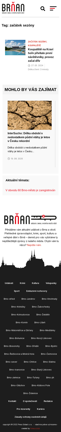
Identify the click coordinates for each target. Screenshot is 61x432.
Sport (16, 291)
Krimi (22, 283)
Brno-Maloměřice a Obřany (19, 330)
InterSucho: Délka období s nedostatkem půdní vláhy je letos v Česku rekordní (29, 137)
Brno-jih (50, 377)
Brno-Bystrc (51, 346)
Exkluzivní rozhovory (36, 291)
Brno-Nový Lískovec (41, 338)
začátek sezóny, (37, 42)
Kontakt (12, 401)
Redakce (48, 401)
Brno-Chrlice (30, 362)
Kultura (35, 283)
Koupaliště (34, 45)
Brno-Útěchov (18, 385)
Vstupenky (51, 283)
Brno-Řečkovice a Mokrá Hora (19, 354)
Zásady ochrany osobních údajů (30, 417)
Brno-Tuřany (33, 377)
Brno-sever (11, 362)
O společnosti (30, 401)
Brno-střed (9, 299)
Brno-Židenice (30, 393)
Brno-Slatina (49, 362)
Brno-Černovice (49, 354)
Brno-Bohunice (16, 338)
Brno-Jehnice (13, 377)
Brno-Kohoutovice (20, 314)
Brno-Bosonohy (12, 346)
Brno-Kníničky (18, 306)
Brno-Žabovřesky (41, 306)
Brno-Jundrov (28, 299)
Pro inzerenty (23, 409)
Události (9, 283)
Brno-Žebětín (43, 314)
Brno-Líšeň (39, 322)
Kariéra (40, 409)
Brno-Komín (22, 322)
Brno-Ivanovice (17, 369)
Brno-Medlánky (47, 330)
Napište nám (34, 245)
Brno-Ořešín (32, 346)
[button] (43, 8)
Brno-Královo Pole (41, 385)
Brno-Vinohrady (49, 299)
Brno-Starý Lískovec (41, 369)
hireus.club (35, 428)
